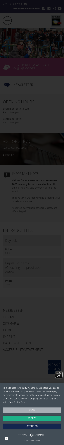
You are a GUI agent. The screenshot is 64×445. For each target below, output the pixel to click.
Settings (32, 426)
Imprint (26, 440)
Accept (32, 418)
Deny (32, 410)
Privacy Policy (35, 440)
